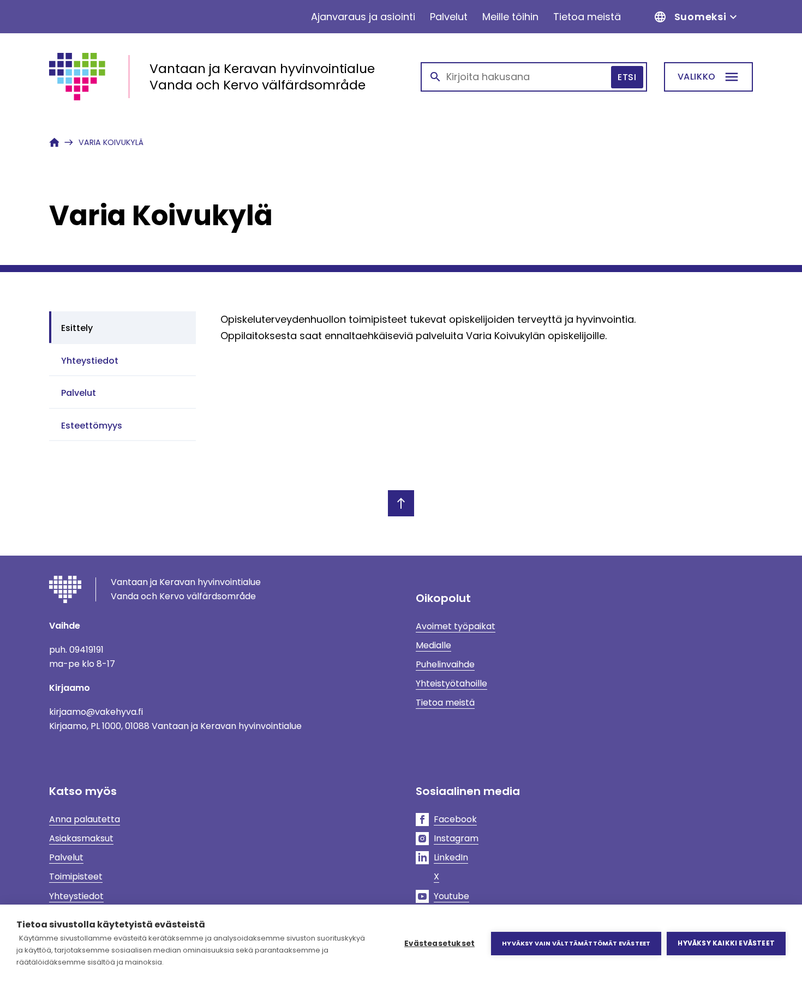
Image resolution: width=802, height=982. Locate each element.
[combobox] (534, 77)
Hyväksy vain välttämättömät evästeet (576, 943)
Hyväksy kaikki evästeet (726, 943)
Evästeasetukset (439, 943)
